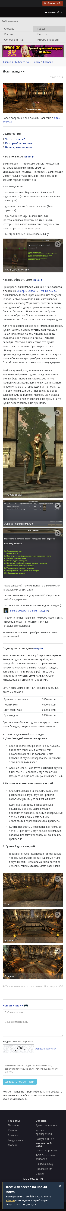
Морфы (12, 1145)
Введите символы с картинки (18, 1041)
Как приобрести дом (18, 143)
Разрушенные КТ (46, 1138)
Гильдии (48, 62)
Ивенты (42, 34)
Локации (13, 1135)
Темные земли (47, 291)
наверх (28, 156)
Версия (40, 1173)
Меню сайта (54, 12)
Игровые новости (48, 39)
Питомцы (13, 1125)
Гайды (41, 28)
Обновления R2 (13, 39)
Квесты (8, 34)
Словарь (9, 28)
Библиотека (22, 62)
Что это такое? (15, 139)
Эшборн (21, 291)
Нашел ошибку (44, 1164)
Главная (8, 62)
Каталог (13, 1130)
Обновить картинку (45, 1048)
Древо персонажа (46, 1125)
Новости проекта (46, 1150)
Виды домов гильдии (19, 147)
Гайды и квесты (17, 1140)
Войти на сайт (52, 3)
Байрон (31, 291)
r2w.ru (10, 1200)
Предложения (44, 1168)
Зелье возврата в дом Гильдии (29, 610)
